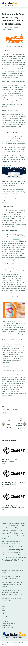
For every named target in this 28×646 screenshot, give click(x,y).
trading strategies (10, 555)
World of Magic (17, 560)
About (3, 608)
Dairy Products (16, 409)
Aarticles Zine (14, 642)
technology (16, 239)
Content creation (14, 525)
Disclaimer (5, 621)
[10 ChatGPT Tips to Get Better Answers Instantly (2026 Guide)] (14, 451)
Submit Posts (6, 617)
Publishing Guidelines (8, 623)
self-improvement (17, 546)
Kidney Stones (9, 536)
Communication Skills (6, 525)
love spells (21, 536)
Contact (4, 619)
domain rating (11, 530)
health (4, 536)
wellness (24, 557)
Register (4, 613)
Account (4, 615)
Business (16, 523)
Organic (5, 412)
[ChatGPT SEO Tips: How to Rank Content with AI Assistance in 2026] (14, 474)
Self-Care (11, 546)
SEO (22, 546)
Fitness (7, 533)
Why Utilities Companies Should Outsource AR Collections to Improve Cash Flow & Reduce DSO (12, 593)
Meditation (10, 539)
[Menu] (25, 3)
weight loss (18, 557)
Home (3, 606)
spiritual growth (14, 552)
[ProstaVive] (14, 172)
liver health (15, 536)
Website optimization (12, 557)
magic (4, 538)
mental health (16, 539)
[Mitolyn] (14, 310)
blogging (5, 523)
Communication (22, 523)
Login (3, 611)
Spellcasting (13, 549)
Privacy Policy (6, 625)
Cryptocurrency (12, 528)
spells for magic (6, 552)
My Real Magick (14, 541)
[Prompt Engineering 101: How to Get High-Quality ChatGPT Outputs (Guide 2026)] (14, 497)
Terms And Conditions (8, 627)
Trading (3, 554)
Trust (16, 554)
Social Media (5, 550)
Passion (9, 543)
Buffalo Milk (6, 409)
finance (15, 530)
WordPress (6, 560)
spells (21, 549)
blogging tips (11, 523)
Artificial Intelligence (7, 29)
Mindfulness (6, 541)
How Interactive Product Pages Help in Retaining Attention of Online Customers (12, 584)
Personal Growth (15, 544)
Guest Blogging (16, 533)
